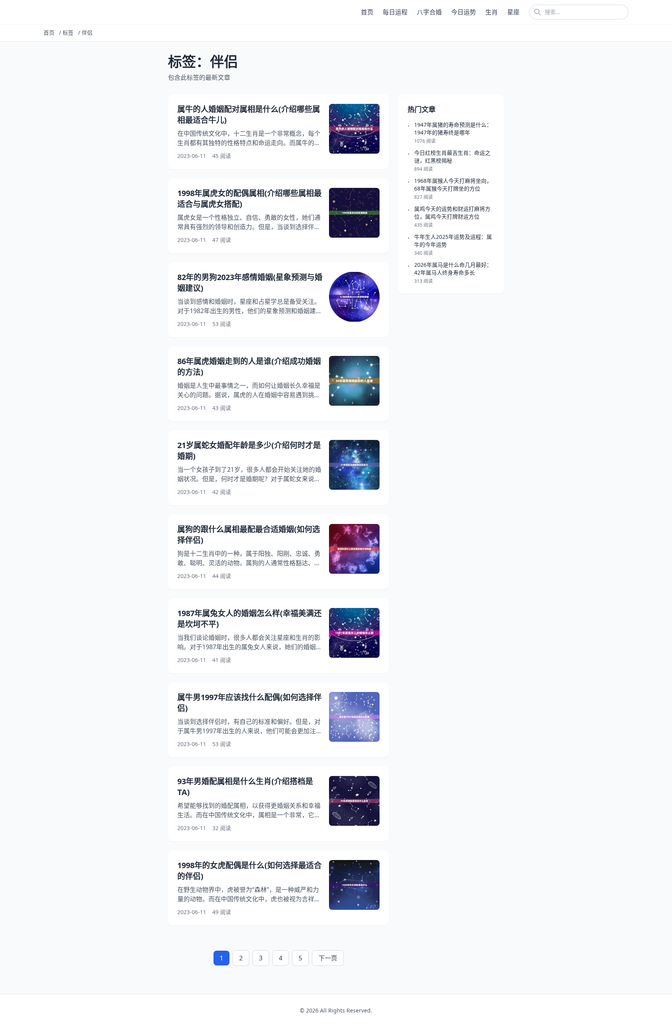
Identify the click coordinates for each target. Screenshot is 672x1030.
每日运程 (395, 12)
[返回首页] (45, 12)
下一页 (327, 958)
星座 (513, 12)
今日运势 (463, 12)
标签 (68, 32)
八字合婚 (429, 12)
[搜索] (537, 12)
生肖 (491, 12)
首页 (367, 12)
